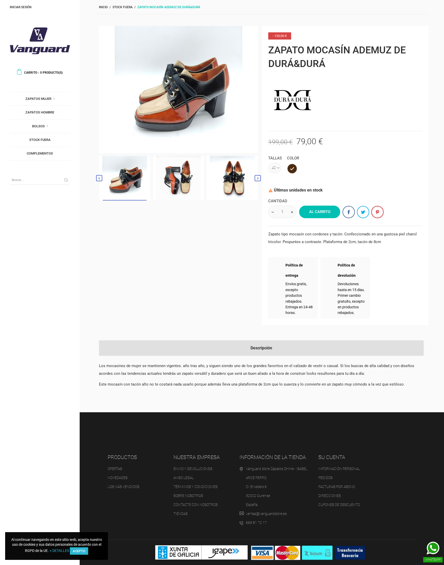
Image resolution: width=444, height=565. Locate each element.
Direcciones (329, 496)
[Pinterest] (377, 212)
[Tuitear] (363, 212)
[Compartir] (349, 212)
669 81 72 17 (256, 523)
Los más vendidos (123, 487)
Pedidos (325, 478)
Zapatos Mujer (38, 99)
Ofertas (115, 469)
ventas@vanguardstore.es (266, 514)
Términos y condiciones (195, 487)
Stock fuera (40, 140)
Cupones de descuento (339, 505)
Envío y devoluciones (192, 469)
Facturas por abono (336, 487)
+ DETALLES (59, 551)
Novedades (117, 478)
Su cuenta (331, 457)
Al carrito (319, 211)
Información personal (339, 469)
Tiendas (180, 514)
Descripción (261, 348)
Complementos (40, 153)
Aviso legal (183, 478)
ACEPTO (79, 551)
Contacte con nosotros (195, 505)
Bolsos (38, 126)
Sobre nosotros (188, 496)
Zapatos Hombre (39, 112)
